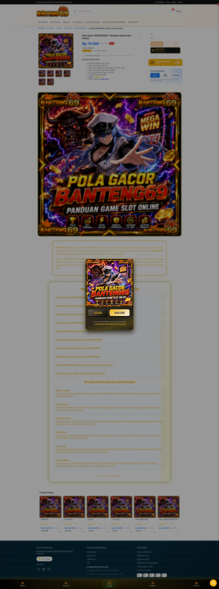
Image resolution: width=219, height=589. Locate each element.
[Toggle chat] (213, 583)
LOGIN (98, 312)
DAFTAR (120, 312)
